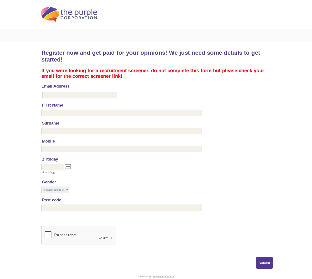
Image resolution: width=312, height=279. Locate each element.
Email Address (55, 86)
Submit (264, 263)
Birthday (49, 159)
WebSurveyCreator (163, 276)
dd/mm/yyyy (49, 172)
